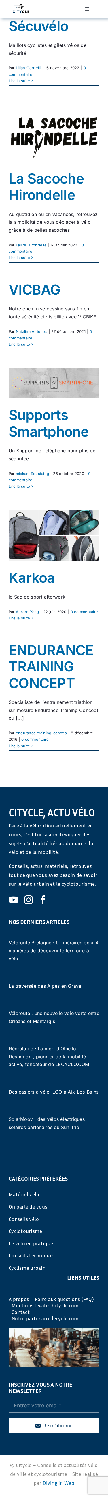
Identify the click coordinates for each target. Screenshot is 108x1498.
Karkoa (32, 577)
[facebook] (43, 899)
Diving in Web (58, 1483)
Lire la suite (19, 80)
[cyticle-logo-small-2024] (21, 6)
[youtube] (13, 899)
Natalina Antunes (31, 331)
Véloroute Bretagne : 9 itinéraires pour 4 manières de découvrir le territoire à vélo (53, 950)
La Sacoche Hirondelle (46, 187)
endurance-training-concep (41, 733)
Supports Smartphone (48, 423)
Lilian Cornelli (28, 67)
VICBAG (34, 289)
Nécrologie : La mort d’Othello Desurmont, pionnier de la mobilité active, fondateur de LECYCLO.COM (49, 1056)
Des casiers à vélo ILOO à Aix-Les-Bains (53, 1092)
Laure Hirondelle (31, 245)
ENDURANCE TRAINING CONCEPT (51, 667)
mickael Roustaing (32, 473)
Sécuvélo (38, 26)
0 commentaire (84, 611)
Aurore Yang (27, 611)
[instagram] (28, 899)
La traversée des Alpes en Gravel (46, 986)
